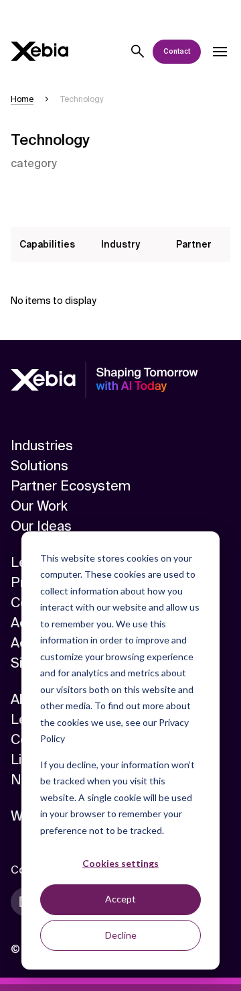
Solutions (39, 465)
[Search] (138, 52)
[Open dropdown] (220, 52)
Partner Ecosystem (71, 485)
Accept (120, 898)
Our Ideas (41, 526)
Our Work (39, 506)
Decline (121, 935)
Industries (42, 445)
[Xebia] (39, 51)
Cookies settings (120, 863)
